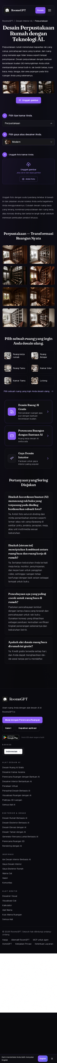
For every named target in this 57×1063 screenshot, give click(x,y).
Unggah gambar (30, 100)
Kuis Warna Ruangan (12, 914)
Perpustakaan (12, 123)
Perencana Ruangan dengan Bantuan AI (21, 776)
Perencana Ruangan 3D (13, 841)
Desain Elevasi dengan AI (14, 827)
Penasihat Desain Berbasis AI (16, 790)
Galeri (8, 728)
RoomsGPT (7, 21)
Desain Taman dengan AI (14, 832)
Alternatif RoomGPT (20, 939)
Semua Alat (7, 919)
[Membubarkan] (52, 1058)
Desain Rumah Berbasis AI (14, 818)
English (43, 1058)
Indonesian (11, 751)
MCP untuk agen (41, 939)
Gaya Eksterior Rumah (12, 868)
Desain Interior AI (24, 21)
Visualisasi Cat (9, 900)
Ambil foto (30, 179)
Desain (40, 10)
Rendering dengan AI (12, 846)
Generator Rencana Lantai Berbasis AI (20, 836)
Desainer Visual (9, 896)
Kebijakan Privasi (23, 944)
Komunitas (7, 882)
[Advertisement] (28, 983)
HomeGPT (7, 944)
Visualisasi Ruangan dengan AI (16, 795)
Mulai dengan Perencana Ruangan (22, 720)
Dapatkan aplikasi (28, 728)
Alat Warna (7, 910)
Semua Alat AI (8, 804)
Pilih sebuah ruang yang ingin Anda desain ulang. (27, 391)
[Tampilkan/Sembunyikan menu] (49, 10)
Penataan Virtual (10, 786)
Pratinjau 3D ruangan (12, 800)
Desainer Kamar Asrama (13, 772)
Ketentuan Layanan (44, 944)
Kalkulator (7, 905)
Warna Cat (7, 873)
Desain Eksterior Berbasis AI (15, 822)
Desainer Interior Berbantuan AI (17, 781)
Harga (5, 939)
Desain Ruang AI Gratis (13, 767)
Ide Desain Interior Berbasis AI (16, 859)
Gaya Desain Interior (12, 864)
